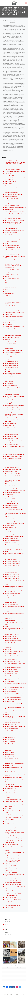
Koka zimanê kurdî (8, 376)
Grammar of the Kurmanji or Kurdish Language (14, 312)
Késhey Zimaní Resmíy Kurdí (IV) (11, 367)
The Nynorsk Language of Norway (12, 675)
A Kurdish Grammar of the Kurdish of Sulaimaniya (15, 171)
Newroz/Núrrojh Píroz (9, 494)
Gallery (6, 297)
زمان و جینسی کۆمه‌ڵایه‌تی (10, 823)
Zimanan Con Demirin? (9, 752)
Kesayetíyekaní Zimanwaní (10, 359)
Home (6, 330)
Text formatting (8, 649)
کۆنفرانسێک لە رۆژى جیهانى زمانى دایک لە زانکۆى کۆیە (14, 875)
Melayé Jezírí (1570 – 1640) (11, 471)
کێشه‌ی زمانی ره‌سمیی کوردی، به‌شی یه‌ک (13, 882)
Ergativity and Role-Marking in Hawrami (13, 272)
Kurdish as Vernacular (9, 389)
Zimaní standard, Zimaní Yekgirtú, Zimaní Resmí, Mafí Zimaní (15, 774)
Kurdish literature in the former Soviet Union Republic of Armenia (14, 415)
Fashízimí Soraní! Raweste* (10, 285)
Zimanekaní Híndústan (9, 754)
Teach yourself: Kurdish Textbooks (12, 645)
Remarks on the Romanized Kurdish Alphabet (14, 580)
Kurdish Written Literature (10, 436)
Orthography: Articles (9, 525)
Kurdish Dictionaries (9, 392)
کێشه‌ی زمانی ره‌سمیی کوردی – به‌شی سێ (13, 880)
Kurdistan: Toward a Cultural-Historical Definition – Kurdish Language (15, 441)
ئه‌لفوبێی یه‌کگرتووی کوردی (10, 784)
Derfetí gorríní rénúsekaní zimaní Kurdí (13, 249)
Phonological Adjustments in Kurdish (12, 540)
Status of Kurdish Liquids (10, 642)
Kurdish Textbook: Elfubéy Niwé (11, 434)
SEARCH (6, 932)
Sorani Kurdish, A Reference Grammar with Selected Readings (14, 618)
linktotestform (8, 460)
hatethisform (7, 322)
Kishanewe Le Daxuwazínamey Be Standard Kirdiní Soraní (14, 370)
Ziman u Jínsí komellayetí (10, 741)
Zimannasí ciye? (8, 781)
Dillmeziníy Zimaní (8, 252)
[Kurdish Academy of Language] (14, 3)
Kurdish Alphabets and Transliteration (13, 387)
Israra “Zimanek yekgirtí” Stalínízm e (12, 341)
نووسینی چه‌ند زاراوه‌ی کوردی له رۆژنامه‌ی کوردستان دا (15, 902)
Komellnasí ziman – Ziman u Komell (12, 379)
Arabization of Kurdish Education (12, 192)
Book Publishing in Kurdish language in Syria (14, 218)
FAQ (6, 282)
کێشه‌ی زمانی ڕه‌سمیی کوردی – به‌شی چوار (13, 884)
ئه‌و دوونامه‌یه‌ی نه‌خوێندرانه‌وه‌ (10, 788)
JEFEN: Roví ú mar (8, 346)
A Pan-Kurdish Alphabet (10, 175)
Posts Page (7, 551)
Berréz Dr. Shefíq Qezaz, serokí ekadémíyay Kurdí (15, 213)
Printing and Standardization (11, 559)
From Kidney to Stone (9, 293)
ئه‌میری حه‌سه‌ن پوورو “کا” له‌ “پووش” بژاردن (13, 786)
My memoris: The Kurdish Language (12, 485)
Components (7, 236)
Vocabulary (7, 714)
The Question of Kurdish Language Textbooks (14, 687)
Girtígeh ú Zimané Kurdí (10, 305)
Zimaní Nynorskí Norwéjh (10, 771)
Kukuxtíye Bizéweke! (9, 381)
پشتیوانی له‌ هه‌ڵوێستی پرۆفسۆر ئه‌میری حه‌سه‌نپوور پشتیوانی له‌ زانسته (15, 805)
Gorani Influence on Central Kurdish (12, 308)
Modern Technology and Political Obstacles (14, 473)
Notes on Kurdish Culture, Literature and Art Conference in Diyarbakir (14, 510)
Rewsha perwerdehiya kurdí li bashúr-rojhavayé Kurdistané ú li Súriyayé (15, 590)
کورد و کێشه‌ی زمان (8, 870)
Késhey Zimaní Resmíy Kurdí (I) (11, 361)
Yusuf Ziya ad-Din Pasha (10, 730)
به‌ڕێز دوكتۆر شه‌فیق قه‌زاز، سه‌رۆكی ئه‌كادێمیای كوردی (14, 802)
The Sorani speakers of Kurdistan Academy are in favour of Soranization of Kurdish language (15, 694)
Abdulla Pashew (8, 183)
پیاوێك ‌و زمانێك (8, 808)
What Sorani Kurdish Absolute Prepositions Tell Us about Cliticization (15, 717)
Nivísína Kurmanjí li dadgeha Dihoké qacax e (14, 501)
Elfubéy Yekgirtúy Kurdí (10, 267)
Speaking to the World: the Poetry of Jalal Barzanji (13, 623)
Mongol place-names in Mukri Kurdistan (13, 475)
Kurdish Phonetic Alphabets (10, 423)
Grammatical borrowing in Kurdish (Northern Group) (14, 317)
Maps (6, 465)
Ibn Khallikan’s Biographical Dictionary (13, 335)
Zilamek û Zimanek (9, 735)
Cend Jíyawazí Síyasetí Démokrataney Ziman (14, 230)
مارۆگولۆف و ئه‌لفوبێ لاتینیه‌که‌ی (11, 895)
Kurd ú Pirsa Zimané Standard (11, 385)
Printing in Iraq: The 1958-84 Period (12, 563)
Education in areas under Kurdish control (13, 262)
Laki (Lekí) (7, 452)
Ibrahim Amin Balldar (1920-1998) (12, 337)
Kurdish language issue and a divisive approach (14, 405)
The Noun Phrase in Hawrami (11, 673)
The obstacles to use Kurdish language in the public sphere (14, 678)
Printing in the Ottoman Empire (11, 567)
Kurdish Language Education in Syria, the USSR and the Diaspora (14, 402)
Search (6, 600)
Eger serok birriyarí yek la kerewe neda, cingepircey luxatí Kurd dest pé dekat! (13, 265)
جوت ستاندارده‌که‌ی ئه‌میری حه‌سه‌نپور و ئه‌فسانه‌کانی (15, 812)
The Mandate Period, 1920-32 (11, 671)
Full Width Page (8, 295)
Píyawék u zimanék (9, 547)
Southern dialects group (10, 620)
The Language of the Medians (11, 669)
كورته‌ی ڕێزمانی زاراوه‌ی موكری (11, 867)
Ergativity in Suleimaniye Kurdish (11, 274)
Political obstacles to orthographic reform (13, 549)
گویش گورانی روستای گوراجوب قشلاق (12, 888)
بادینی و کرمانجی (8, 797)
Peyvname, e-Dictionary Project (11, 538)
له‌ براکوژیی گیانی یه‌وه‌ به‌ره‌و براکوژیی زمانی (13, 893)
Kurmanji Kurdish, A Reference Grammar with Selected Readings (14, 447)
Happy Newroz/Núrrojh (10, 320)
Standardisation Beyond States (11, 638)
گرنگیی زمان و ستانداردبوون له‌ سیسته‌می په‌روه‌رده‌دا (15, 886)
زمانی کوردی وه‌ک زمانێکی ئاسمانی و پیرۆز (13, 844)
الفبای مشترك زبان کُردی (10, 792)
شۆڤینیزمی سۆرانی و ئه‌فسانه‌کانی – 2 (12, 857)
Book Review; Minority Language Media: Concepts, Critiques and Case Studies (13, 223)
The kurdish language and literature (12, 661)
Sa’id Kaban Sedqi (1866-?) (10, 595)
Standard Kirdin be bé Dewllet (11, 636)
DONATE (7, 924)
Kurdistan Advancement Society (11, 438)
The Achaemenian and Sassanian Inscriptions (14, 651)
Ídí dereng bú (7, 339)
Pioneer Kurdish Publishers (10, 542)
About (6, 185)
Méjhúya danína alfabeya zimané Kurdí (13, 469)
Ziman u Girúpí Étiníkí (9, 739)
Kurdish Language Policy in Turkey (12, 407)
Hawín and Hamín (8, 324)
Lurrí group (7, 462)
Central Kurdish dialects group (11, 232)
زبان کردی (7, 821)
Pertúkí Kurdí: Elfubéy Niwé (10, 534)
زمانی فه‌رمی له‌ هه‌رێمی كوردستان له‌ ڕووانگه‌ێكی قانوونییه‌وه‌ (14, 833)
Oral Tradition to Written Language (12, 518)
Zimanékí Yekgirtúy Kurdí (10, 756)
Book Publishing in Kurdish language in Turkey (14, 220)
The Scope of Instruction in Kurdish (12, 689)
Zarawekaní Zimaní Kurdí (10, 733)
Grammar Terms (8, 314)
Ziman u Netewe (8, 745)
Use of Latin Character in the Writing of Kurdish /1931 (14, 708)
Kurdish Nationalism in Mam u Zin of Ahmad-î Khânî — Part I (14, 420)
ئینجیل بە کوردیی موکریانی (10, 790)
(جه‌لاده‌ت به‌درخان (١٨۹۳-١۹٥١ (11, 160)
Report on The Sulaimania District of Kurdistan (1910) (14, 583)
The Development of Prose (10, 653)
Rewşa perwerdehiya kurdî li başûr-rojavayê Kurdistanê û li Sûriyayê (14, 587)
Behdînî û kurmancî (9, 209)
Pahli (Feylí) (7, 529)
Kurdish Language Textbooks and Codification (14, 409)
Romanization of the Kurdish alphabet (13, 593)
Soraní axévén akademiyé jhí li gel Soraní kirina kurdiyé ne (14, 607)
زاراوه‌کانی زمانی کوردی (9, 819)
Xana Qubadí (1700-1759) (10, 724)
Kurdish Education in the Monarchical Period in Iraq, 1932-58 (14, 397)
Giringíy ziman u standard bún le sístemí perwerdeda (13, 303)
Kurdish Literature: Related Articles (12, 417)
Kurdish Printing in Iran (9, 425)
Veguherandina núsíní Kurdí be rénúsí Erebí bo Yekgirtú (14, 711)
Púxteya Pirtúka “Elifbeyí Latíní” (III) (12, 578)
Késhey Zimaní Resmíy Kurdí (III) (11, 365)
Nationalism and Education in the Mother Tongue (15, 490)
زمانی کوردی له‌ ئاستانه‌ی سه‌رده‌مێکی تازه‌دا (13, 837)
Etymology (7, 276)
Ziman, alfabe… (8, 750)
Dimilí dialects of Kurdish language (12, 254)
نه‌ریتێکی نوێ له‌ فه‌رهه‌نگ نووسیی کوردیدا (13, 899)
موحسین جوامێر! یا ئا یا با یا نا (10, 897)
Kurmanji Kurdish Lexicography (11, 444)
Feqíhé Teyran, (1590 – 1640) (11, 287)
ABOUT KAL (7, 919)
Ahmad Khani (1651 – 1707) (11, 187)
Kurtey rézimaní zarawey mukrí (11, 450)
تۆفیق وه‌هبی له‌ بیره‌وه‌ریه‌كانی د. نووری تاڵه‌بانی (14, 810)
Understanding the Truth (10, 701)
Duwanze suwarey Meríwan (10, 259)
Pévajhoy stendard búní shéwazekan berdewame (15, 536)
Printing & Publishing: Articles (11, 557)
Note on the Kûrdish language (11, 507)
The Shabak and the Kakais (10, 691)
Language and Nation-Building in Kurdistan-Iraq (14, 454)
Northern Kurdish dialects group (11, 503)
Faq (5, 280)
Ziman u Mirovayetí (9, 743)
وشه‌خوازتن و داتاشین (9, 907)
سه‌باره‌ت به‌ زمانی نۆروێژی (10, 850)
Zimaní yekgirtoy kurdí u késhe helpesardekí (14, 779)
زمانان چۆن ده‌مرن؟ (9, 825)
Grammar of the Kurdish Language (12, 310)
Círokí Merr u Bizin (8, 234)
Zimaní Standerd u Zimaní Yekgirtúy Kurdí (13, 777)
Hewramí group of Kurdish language (12, 328)
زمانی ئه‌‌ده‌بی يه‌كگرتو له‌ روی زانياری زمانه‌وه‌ (13, 827)
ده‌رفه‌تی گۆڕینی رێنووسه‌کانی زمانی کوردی (13, 817)
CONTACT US (8, 934)
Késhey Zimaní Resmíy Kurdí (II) (11, 363)
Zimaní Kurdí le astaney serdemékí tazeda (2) (14, 763)
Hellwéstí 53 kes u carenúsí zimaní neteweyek (14, 326)
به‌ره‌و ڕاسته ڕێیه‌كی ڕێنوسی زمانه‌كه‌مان (13, 799)
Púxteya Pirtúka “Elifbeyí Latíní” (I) (12, 574)
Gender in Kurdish (8, 300)
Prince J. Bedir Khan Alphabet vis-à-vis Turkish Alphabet (14, 554)
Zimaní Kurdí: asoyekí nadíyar (11, 769)
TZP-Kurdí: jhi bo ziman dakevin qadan (13, 697)
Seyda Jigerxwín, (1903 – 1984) (11, 604)
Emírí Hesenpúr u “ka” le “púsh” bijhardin (13, 269)
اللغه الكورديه (7, 794)
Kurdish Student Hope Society (11, 427)
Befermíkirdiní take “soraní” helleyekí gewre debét (15, 207)
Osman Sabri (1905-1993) (10, 527)
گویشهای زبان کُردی (9, 890)
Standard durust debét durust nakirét (12, 632)
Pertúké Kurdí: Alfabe (9, 531)
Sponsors (7, 626)
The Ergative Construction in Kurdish (12, 655)
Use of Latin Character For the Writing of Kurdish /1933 (15, 704)
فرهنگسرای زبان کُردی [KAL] (10, 865)
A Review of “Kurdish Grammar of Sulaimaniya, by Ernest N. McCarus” (15, 178)
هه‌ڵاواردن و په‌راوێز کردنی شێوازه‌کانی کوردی (13, 905)
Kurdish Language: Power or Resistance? (13, 412)
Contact (6, 243)
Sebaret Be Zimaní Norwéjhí (10, 602)
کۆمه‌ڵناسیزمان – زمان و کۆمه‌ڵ (11, 872)
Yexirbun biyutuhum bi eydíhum (11, 728)
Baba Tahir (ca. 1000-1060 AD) (11, 198)
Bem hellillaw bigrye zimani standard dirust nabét (15, 211)
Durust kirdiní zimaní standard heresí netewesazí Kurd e (15, 257)
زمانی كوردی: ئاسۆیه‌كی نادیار (10, 835)
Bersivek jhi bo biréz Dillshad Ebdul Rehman (14, 216)
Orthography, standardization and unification (14, 523)
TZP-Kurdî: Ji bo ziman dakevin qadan (13, 699)
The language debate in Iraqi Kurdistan (13, 667)
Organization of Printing (10, 521)
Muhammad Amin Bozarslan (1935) (12, 478)
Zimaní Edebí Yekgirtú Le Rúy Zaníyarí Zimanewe (15, 758)
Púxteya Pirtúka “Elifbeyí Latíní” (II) (12, 576)
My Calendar (7, 483)
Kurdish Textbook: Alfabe (10, 429)
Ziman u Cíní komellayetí (10, 737)
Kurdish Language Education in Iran (12, 399)
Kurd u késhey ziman (9, 383)
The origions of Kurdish (10, 681)
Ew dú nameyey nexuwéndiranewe (12, 278)
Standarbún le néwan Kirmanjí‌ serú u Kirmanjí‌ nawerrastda (14, 629)
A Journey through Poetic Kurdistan (12, 169)
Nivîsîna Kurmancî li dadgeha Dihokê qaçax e (14, 498)
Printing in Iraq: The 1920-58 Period (12, 561)
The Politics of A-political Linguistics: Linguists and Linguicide (15, 684)
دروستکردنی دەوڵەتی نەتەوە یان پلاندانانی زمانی (14, 814)
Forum (6, 289)
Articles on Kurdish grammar (11, 196)
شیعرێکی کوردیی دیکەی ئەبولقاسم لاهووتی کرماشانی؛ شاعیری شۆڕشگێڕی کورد (13, 860)
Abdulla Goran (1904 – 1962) (11, 181)
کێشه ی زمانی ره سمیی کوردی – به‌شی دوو (13, 877)
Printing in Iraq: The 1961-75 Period (12, 565)
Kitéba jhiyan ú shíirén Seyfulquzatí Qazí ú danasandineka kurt (13, 374)
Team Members (8, 647)
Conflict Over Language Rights (11, 241)
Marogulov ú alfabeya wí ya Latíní (12, 467)
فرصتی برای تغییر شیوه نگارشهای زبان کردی (13, 863)
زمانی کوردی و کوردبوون (9, 842)
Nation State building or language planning (13, 488)
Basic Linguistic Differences (10, 203)
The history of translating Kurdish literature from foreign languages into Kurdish (15, 658)
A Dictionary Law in (9, 167)
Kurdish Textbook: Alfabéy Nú (11, 432)
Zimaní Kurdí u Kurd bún (10, 765)
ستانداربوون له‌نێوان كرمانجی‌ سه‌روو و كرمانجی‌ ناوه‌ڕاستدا (14, 847)
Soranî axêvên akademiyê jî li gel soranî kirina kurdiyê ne (14, 614)
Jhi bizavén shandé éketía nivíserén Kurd (13, 350)
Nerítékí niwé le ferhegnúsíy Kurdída (12, 492)
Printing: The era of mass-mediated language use (15, 570)
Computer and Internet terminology (12, 239)
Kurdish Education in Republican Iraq (12, 394)
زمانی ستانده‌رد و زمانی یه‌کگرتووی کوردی (13, 830)
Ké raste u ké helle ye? (9, 356)
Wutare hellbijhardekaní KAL (11, 720)
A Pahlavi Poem (8, 173)
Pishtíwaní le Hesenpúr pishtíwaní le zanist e (14, 544)
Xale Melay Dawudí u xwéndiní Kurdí (12, 722)
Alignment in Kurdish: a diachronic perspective (14, 190)
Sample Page (7, 597)
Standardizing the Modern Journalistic (13, 640)
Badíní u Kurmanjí (8, 200)
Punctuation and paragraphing (11, 572)
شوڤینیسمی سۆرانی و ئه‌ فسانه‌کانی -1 (12, 855)
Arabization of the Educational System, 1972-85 (15, 194)
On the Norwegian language (10, 516)
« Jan (3, 982)
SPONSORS (7, 921)
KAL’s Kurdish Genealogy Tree (11, 354)
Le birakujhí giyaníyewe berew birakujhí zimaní (14, 456)
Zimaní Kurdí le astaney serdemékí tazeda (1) (14, 761)
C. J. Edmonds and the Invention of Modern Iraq (15, 226)
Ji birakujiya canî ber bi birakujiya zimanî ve (14, 352)
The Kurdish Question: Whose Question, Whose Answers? (15, 664)
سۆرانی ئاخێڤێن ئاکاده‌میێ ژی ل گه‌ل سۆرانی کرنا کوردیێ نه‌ (14, 853)
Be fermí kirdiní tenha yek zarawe (12, 205)
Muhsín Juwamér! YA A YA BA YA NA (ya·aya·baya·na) (12, 481)
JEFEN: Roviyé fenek (9, 348)
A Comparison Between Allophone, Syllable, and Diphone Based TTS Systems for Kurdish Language (15, 163)
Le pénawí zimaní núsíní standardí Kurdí (13, 458)
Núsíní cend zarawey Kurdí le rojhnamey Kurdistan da (15, 514)
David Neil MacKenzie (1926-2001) (12, 247)
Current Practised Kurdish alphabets (12, 245)
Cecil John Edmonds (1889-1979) (12, 228)
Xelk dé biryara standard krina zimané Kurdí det (15, 726)
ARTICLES (7, 927)
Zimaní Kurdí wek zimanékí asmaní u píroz (13, 767)
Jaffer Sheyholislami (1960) (10, 343)
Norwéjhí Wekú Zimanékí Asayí (11, 505)
